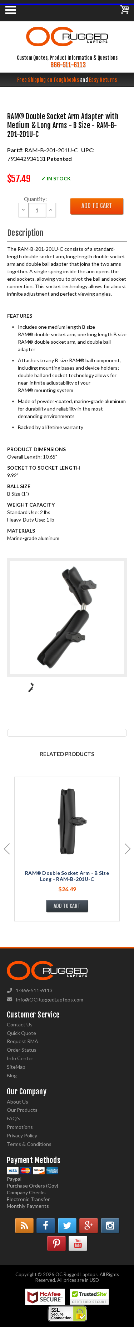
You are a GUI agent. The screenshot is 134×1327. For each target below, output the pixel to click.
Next (128, 849)
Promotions (20, 1127)
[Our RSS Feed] (24, 1225)
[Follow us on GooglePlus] (88, 1225)
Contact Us (20, 1024)
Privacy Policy (22, 1135)
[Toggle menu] (11, 9)
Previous (7, 849)
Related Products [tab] (67, 754)
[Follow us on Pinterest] (56, 1243)
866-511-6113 (68, 65)
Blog (12, 1075)
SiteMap (16, 1067)
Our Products (22, 1110)
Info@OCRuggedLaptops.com (49, 999)
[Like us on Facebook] (45, 1225)
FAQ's (13, 1118)
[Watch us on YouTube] (78, 1243)
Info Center (20, 1058)
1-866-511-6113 (34, 990)
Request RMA (22, 1041)
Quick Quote (21, 1033)
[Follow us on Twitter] (67, 1225)
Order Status (21, 1050)
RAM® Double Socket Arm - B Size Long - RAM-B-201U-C (67, 876)
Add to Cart (67, 906)
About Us (17, 1102)
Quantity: (35, 199)
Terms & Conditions (29, 1144)
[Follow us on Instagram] (110, 1225)
